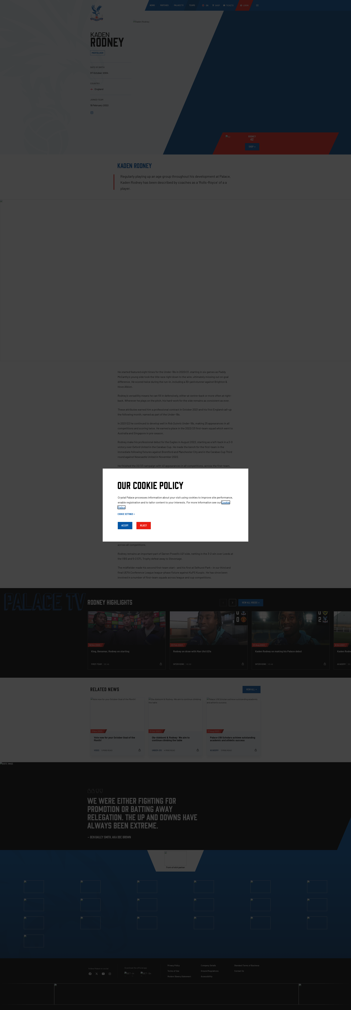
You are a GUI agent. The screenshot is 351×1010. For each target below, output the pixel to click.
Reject (143, 525)
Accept (125, 525)
